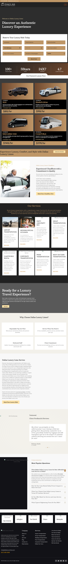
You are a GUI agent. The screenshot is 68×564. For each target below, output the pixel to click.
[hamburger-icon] (65, 5)
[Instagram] (66, 561)
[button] (47, 447)
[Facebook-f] (56, 561)
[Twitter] (58, 561)
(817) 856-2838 (5, 552)
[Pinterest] (63, 561)
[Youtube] (61, 561)
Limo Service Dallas (20, 392)
